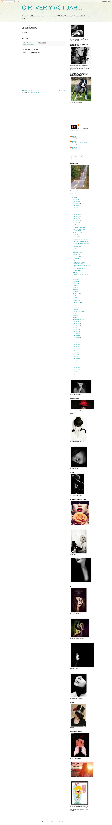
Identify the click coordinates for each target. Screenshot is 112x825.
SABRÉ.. (75, 272)
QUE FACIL (75, 289)
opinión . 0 (74, 147)
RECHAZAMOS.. (76, 258)
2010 (73, 197)
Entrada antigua (61, 90)
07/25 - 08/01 (76, 335)
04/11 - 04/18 (76, 211)
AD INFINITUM (76, 234)
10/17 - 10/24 (76, 354)
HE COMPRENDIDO (77, 308)
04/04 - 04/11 (76, 209)
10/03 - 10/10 (76, 350)
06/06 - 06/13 (76, 323)
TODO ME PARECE (77, 302)
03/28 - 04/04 (76, 207)
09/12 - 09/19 (76, 344)
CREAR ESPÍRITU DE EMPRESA (80, 241)
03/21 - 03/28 (76, 205)
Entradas (74, 156)
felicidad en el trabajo (77, 252)
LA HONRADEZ (76, 254)
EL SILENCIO (76, 276)
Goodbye (74, 137)
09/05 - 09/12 (76, 343)
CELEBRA (75, 248)
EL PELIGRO (76, 224)
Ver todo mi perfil (74, 130)
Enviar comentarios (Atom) (34, 92)
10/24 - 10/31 (76, 356)
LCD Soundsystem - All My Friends (80, 274)
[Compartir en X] (42, 43)
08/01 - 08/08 (76, 337)
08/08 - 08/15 (76, 339)
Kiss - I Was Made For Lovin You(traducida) (79, 230)
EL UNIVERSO (76, 291)
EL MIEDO (75, 278)
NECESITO (75, 309)
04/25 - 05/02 (76, 214)
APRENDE (75, 250)
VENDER (75, 238)
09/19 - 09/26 (76, 346)
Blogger (70, 821)
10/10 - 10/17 (76, 352)
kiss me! (74, 141)
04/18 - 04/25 (76, 213)
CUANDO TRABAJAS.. (78, 270)
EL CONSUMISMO (77, 256)
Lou (80, 125)
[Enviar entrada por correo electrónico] (37, 42)
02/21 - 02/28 (76, 199)
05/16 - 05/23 (76, 220)
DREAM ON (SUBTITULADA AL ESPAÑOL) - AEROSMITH (80, 227)
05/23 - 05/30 (76, 222)
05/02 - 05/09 (76, 216)
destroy (74, 136)
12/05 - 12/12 (76, 366)
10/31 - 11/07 (76, 358)
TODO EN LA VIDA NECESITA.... (80, 232)
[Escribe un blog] (41, 43)
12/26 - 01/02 (76, 371)
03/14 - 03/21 (76, 203)
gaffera (57, 821)
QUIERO (75, 317)
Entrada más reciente (27, 90)
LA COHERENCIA (77, 246)
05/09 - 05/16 (76, 218)
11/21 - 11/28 (76, 364)
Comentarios (75, 158)
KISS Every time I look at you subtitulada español (79, 263)
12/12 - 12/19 (76, 367)
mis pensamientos (30, 44)
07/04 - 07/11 (76, 331)
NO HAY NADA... (76, 236)
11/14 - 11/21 (76, 362)
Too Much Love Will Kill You (79, 268)
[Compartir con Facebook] (44, 43)
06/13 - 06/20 (76, 325)
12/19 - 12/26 (76, 369)
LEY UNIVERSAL (77, 279)
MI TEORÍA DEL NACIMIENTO (79, 319)
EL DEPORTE (76, 281)
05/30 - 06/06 (76, 321)
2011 (73, 374)
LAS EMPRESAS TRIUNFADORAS (80, 240)
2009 (73, 195)
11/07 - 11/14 (76, 360)
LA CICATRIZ (76, 283)
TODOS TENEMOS (77, 293)
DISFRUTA (75, 287)
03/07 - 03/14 (76, 201)
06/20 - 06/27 (76, 327)
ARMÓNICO (75, 295)
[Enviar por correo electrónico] (39, 43)
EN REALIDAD (76, 306)
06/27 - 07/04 (76, 329)
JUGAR (74, 313)
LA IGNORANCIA (76, 315)
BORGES (75, 297)
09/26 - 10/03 (76, 348)
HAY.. (74, 260)
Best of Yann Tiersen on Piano (79, 304)
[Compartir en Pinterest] (45, 43)
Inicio (45, 90)
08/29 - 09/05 (76, 341)
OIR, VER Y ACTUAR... (52, 7)
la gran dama (74, 148)
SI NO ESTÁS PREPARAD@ (79, 311)
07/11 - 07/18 (76, 333)
